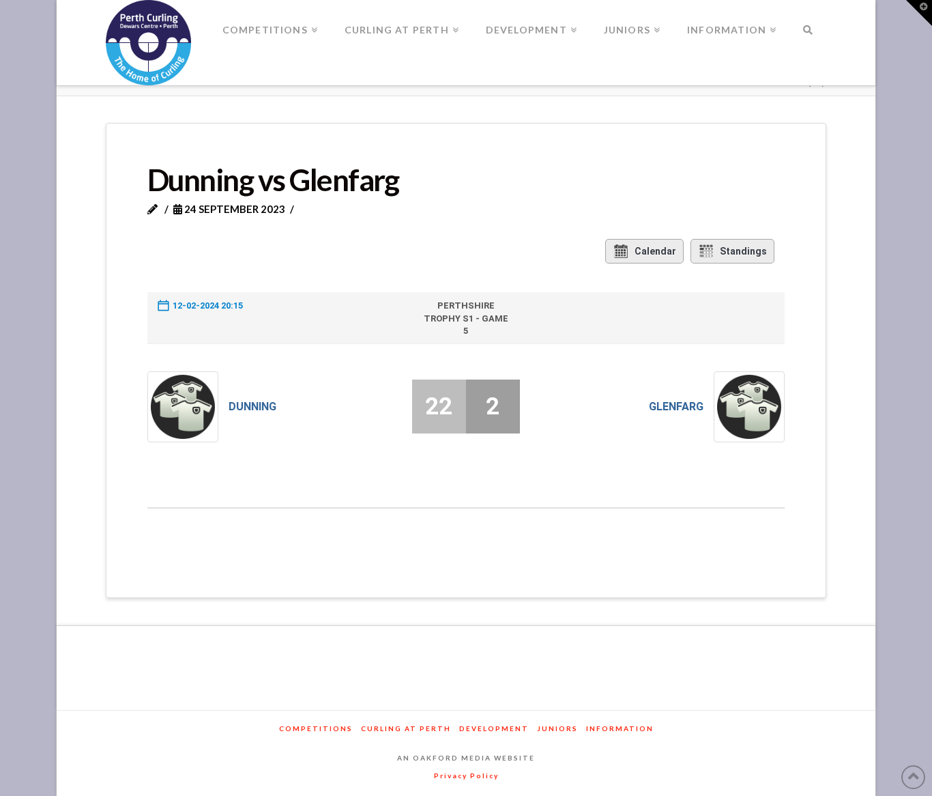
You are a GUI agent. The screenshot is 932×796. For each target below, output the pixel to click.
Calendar (655, 251)
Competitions (316, 728)
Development (494, 728)
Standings (743, 251)
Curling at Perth (406, 728)
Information (620, 728)
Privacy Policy (466, 775)
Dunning (252, 406)
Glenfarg (676, 406)
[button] (919, 13)
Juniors (557, 728)
